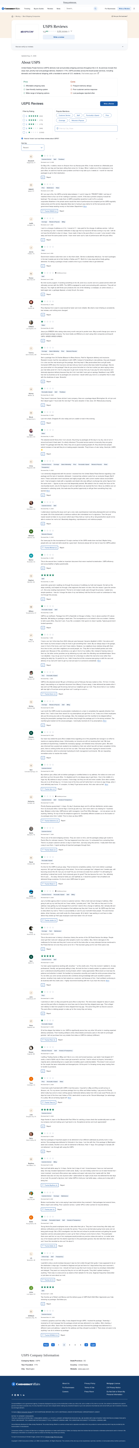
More (85, 206)
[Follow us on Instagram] (15, 1395)
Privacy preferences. (70, 2)
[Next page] (86, 1344)
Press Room (89, 1391)
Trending (27, 9)
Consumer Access (24, 1412)
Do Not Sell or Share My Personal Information (116, 1393)
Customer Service (64, 115)
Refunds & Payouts (78, 120)
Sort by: (24, 143)
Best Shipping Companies (31, 16)
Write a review (58, 37)
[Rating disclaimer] (69, 31)
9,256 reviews (62, 31)
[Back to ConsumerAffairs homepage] (12, 16)
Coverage (62, 120)
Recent (25, 147)
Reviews (50, 9)
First (46, 1345)
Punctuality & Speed (92, 115)
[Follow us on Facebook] (12, 1395)
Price (107, 115)
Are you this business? (121, 16)
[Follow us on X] (21, 1395)
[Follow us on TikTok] (18, 1395)
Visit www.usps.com (89, 73)
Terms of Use (89, 1387)
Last (93, 1345)
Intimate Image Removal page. (54, 1437)
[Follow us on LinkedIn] (24, 1395)
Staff (78, 115)
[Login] (134, 8)
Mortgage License (113, 1383)
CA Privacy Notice (113, 1387)
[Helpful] (43, 177)
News (58, 9)
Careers (65, 1391)
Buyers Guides (39, 9)
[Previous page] (53, 1344)
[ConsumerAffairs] (11, 8)
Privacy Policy (89, 1383)
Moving (18, 16)
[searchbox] (81, 8)
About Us (65, 1383)
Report (49, 177)
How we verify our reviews (24, 47)
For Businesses (110, 9)
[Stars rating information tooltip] (71, 31)
